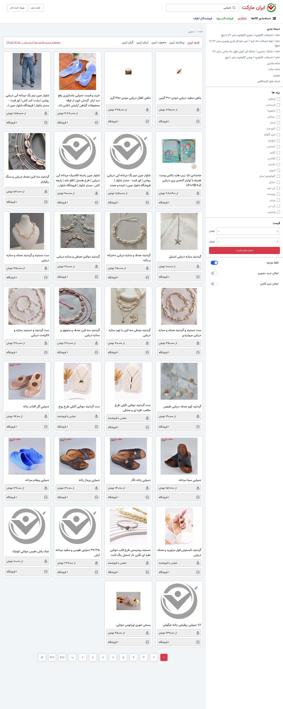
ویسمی (271, 212)
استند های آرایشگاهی (268, 81)
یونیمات (271, 194)
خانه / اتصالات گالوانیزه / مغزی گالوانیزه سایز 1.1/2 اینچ (250, 35)
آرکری (272, 152)
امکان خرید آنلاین (269, 284)
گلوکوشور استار (267, 176)
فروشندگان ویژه (225, 18)
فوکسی (271, 158)
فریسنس (270, 105)
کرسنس (271, 146)
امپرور (272, 170)
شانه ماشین (273, 63)
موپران (276, 75)
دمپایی (191, 32)
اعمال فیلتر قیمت (244, 250)
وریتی (272, 200)
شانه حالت (274, 69)
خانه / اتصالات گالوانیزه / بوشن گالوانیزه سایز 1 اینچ (252, 57)
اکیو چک (270, 128)
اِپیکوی (271, 99)
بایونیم (271, 140)
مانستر (271, 164)
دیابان (272, 182)
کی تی (271, 206)
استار (272, 122)
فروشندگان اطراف (202, 18)
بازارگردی (242, 18)
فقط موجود (272, 263)
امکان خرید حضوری (268, 273)
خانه (201, 32)
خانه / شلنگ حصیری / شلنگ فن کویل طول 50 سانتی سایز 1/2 (246, 51)
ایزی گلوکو (269, 134)
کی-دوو (271, 188)
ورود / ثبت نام (17, 8)
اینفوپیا (271, 111)
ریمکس (271, 117)
